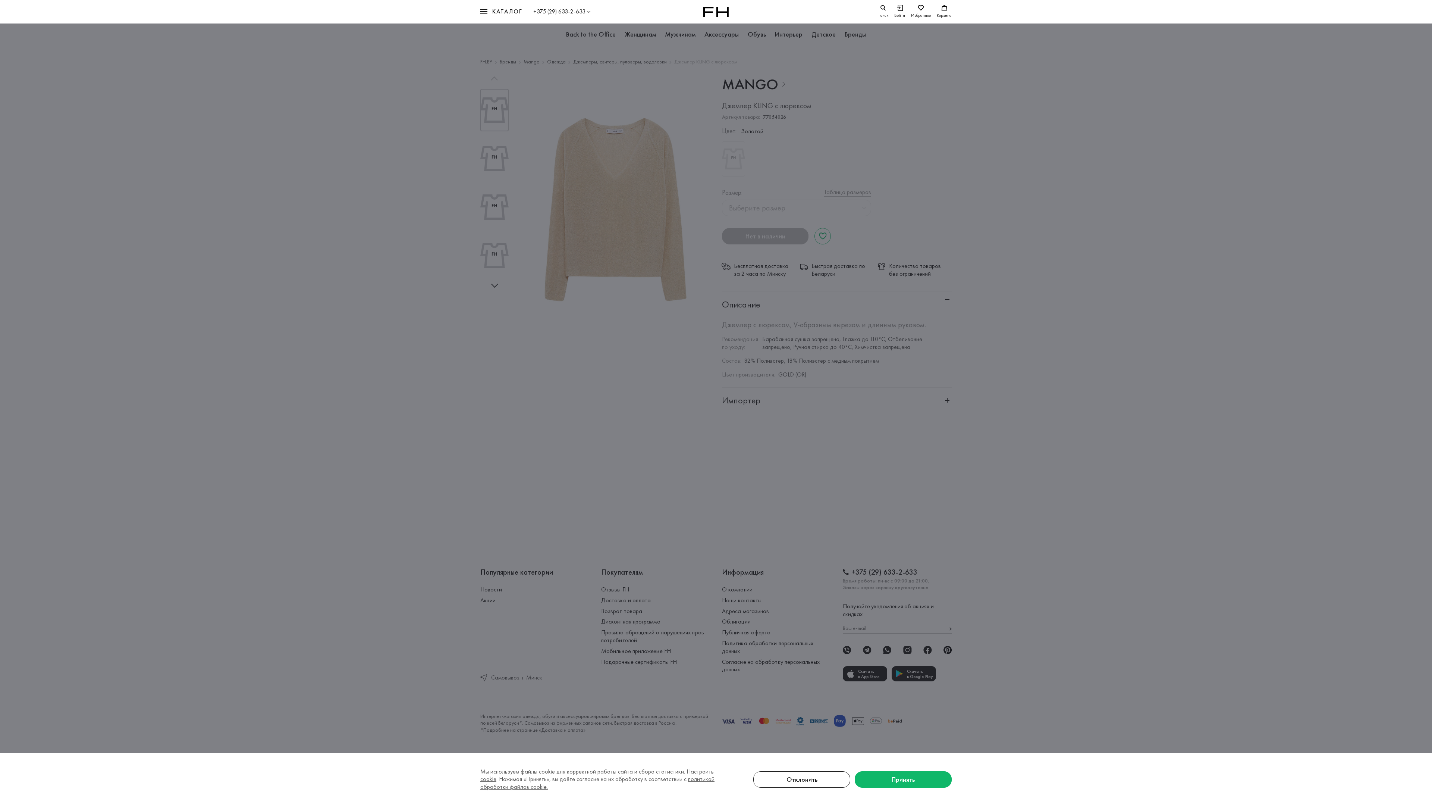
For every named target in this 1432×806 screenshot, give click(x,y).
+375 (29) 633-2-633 (559, 11)
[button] (501, 12)
